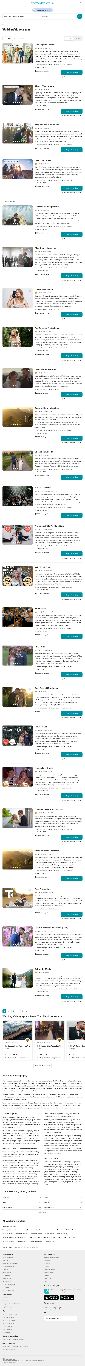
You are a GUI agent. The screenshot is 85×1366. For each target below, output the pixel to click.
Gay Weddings (7, 1307)
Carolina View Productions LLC (49, 809)
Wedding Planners (57, 1230)
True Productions (43, 889)
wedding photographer (19, 1154)
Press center (6, 1273)
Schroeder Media (43, 969)
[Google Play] (67, 1299)
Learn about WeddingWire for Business (15, 1346)
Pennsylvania (7, 1207)
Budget (46, 1267)
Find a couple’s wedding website (13, 1339)
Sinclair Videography (44, 86)
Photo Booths (49, 1234)
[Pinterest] (55, 1308)
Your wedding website (51, 1258)
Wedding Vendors (9, 1226)
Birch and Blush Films (45, 452)
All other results (8, 202)
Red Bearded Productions (47, 328)
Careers (5, 1270)
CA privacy (5, 1288)
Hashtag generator (8, 1317)
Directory (5, 1298)
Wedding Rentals (36, 1234)
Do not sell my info (8, 1285)
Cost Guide (48, 1279)
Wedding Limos (35, 1237)
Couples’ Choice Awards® (10, 1304)
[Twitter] (50, 1308)
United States (54, 1318)
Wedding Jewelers (36, 1241)
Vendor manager (49, 1270)
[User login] (81, 3)
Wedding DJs (25, 1230)
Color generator (7, 1326)
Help (45, 1282)
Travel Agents (22, 1241)
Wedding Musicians (49, 1237)
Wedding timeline (8, 1323)
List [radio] (70, 39)
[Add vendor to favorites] (30, 46)
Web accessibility (8, 1291)
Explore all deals (41, 1066)
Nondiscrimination (8, 1267)
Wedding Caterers (72, 1230)
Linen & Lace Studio (44, 768)
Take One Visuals (43, 160)
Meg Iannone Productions (47, 124)
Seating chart (48, 1273)
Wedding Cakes (22, 1237)
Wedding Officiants (22, 1234)
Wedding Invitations (8, 1241)
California (5, 1198)
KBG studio (40, 647)
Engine (46, 1276)
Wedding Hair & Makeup (40, 1230)
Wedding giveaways (9, 1320)
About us (5, 1261)
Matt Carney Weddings (45, 248)
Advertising (6, 1276)
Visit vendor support (9, 1349)
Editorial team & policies (10, 1264)
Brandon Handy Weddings (47, 408)
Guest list (47, 1264)
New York (47, 1202)
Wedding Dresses (8, 1237)
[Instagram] (60, 1308)
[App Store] (51, 1299)
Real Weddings (7, 1329)
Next (23, 1011)
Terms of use (6, 1279)
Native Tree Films (43, 487)
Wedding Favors (50, 1241)
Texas (4, 1202)
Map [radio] (79, 39)
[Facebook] (46, 1308)
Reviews (5, 1301)
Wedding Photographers (10, 1230)
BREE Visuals (41, 608)
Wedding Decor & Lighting (66, 1237)
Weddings (5, 25)
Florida (46, 1198)
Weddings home (7, 1258)
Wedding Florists (7, 1234)
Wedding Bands (62, 1234)
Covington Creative (44, 289)
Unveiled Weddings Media (47, 206)
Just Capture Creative (45, 44)
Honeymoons (7, 1332)
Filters (9, 39)
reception (60, 1088)
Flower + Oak (41, 727)
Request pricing (72, 72)
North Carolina (49, 1207)
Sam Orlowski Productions (47, 688)
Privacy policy (6, 1282)
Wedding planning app (9, 1314)
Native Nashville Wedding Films (49, 526)
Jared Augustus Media (45, 369)
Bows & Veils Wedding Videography (51, 928)
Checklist (47, 1261)
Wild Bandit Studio (43, 567)
